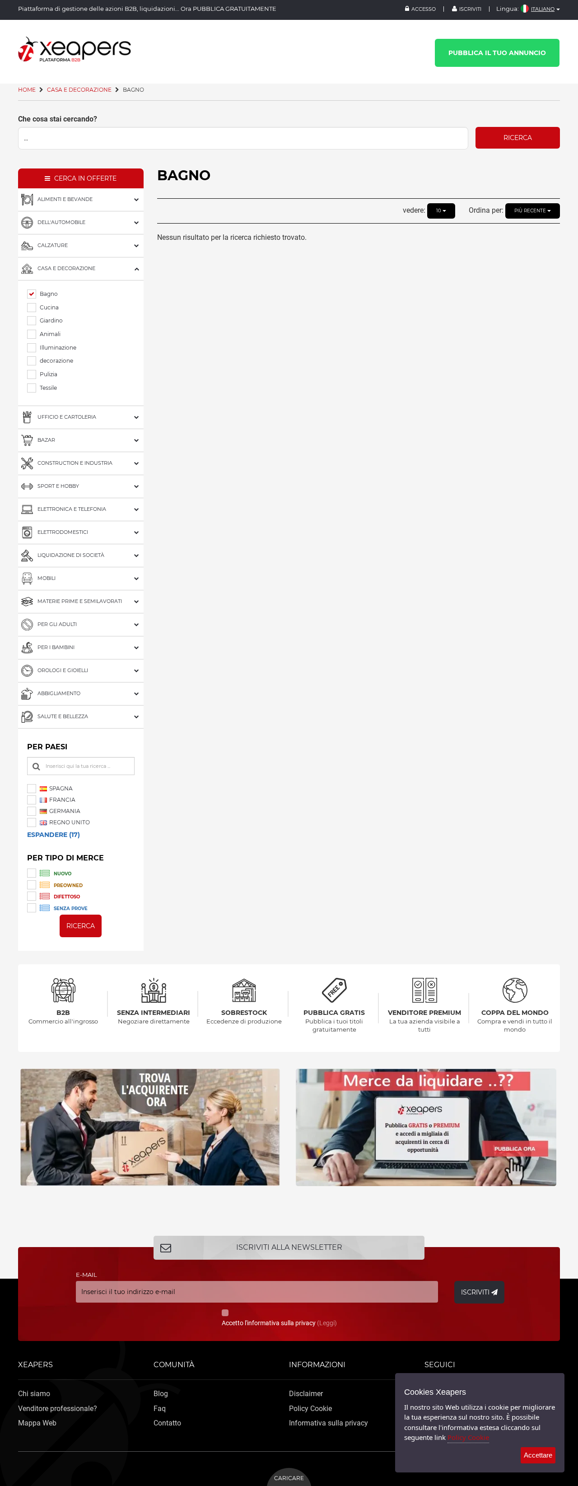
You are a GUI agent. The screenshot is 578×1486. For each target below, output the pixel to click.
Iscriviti (470, 9)
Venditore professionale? (57, 1408)
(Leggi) (327, 1323)
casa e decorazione (79, 89)
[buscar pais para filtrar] (36, 766)
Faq (160, 1408)
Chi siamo (34, 1393)
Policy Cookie (310, 1408)
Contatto (167, 1423)
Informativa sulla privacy (328, 1423)
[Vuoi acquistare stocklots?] (427, 1127)
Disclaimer (306, 1393)
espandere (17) (53, 835)
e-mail (86, 1274)
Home (27, 89)
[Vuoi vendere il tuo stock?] (151, 1127)
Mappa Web (37, 1423)
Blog (161, 1393)
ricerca (517, 138)
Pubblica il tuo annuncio (497, 53)
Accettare (538, 1455)
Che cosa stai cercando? (57, 119)
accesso (423, 9)
